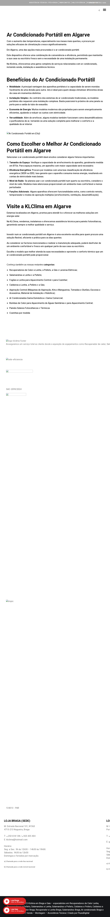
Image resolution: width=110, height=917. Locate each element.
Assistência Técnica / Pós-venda (43, 2)
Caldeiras (14, 285)
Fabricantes (64, 2)
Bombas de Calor (17, 303)
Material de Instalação (32, 293)
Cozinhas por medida (20, 313)
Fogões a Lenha (17, 280)
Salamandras (15, 275)
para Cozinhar (60, 280)
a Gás (54, 270)
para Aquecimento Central (38, 280)
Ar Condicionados (18, 298)
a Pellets (46, 270)
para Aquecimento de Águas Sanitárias (46, 303)
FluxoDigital (83, 913)
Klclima (13, 64)
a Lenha (37, 270)
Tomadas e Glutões (80, 290)
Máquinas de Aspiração (39, 290)
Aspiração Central (18, 290)
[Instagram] (16, 2)
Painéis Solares (16, 308)
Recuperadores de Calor (21, 270)
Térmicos (45, 308)
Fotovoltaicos (31, 308)
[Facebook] (5, 2)
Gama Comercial (54, 298)
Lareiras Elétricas (68, 270)
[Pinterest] (23, 2)
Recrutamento (93, 2)
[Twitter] (8, 2)
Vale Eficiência (78, 2)
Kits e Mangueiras (61, 290)
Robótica (49, 293)
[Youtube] (19, 2)
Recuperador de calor (95, 344)
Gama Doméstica (35, 298)
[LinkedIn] (12, 2)
